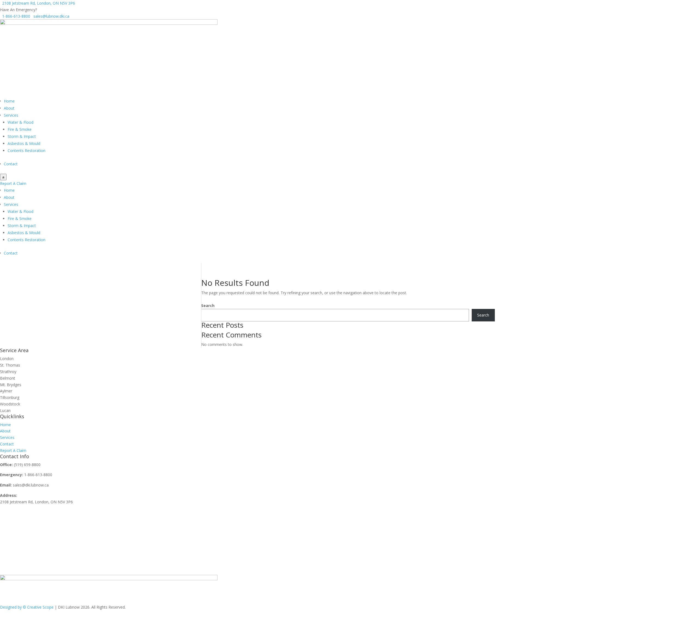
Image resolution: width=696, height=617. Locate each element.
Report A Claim (13, 183)
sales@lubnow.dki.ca (50, 16)
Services (11, 115)
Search (208, 305)
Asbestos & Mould (24, 143)
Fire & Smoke (20, 129)
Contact (11, 163)
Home (9, 101)
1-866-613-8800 (15, 16)
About (9, 108)
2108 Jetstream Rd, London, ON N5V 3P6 (37, 3)
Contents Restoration (26, 150)
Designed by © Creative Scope (27, 607)
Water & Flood (20, 122)
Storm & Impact (22, 136)
